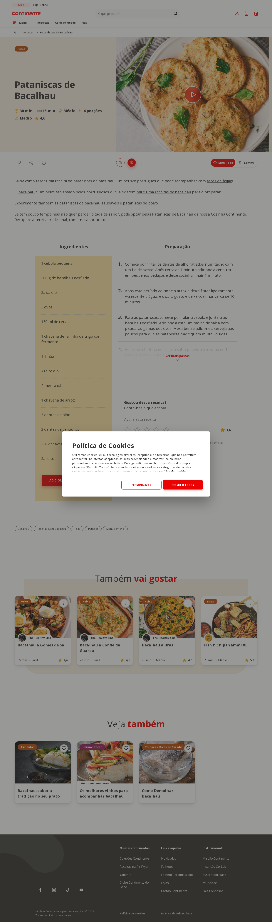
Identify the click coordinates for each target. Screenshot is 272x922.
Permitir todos (183, 484)
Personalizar (141, 484)
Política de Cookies (173, 471)
